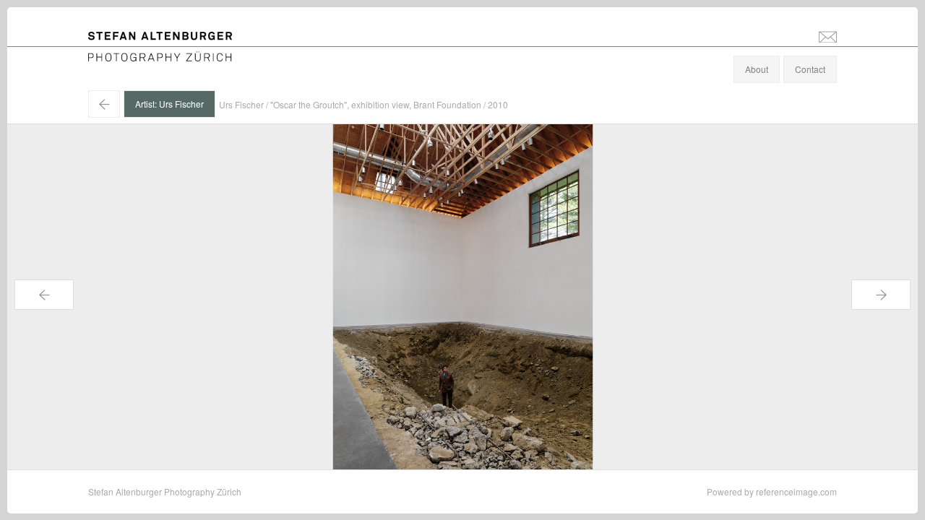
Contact (810, 69)
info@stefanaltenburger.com (828, 36)
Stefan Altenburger (169, 38)
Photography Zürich (126, 54)
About (756, 69)
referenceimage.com (796, 491)
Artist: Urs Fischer (169, 104)
